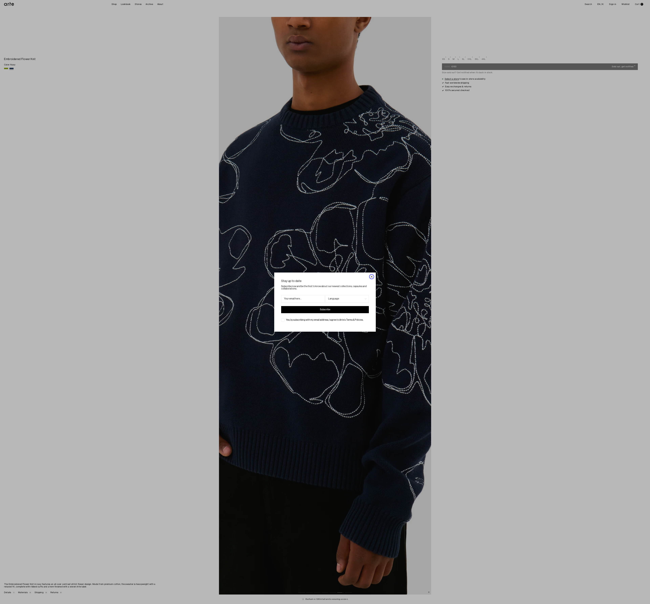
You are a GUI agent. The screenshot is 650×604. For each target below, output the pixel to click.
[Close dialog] (372, 277)
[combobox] (346, 299)
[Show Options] (365, 299)
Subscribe (325, 309)
